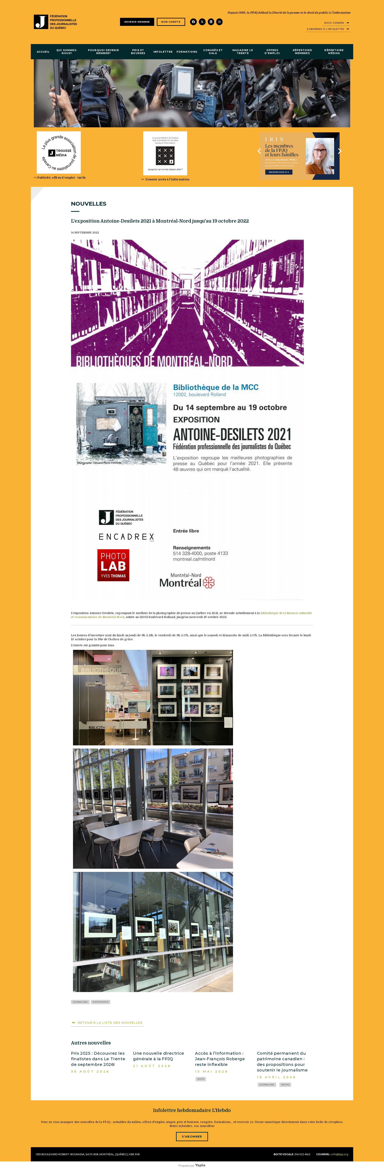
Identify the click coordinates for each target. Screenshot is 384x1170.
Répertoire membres (302, 52)
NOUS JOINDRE (334, 22)
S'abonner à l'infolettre (325, 29)
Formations (187, 51)
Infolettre (163, 51)
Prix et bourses (138, 52)
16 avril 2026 (277, 1077)
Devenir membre (137, 21)
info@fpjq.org (340, 1154)
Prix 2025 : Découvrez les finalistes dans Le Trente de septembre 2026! (98, 1059)
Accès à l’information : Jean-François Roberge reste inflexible (220, 1059)
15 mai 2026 (212, 1071)
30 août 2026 (90, 1071)
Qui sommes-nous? (66, 52)
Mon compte (171, 21)
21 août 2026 (152, 1066)
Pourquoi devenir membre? (103, 52)
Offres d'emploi (272, 52)
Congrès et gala (213, 52)
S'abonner (192, 1136)
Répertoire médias (334, 52)
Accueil (43, 51)
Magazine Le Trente (242, 52)
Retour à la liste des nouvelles (110, 1022)
